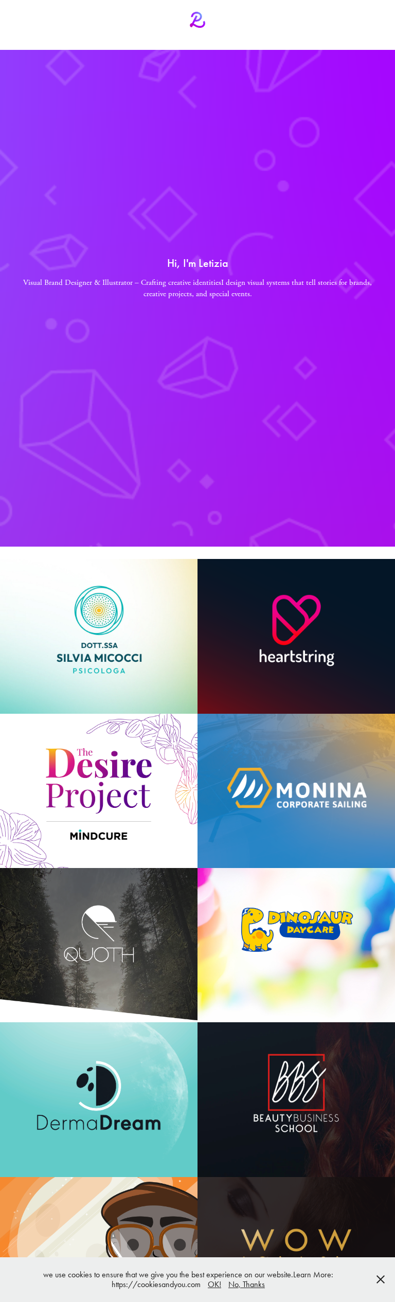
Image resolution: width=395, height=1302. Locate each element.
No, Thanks (246, 1284)
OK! (214, 1284)
